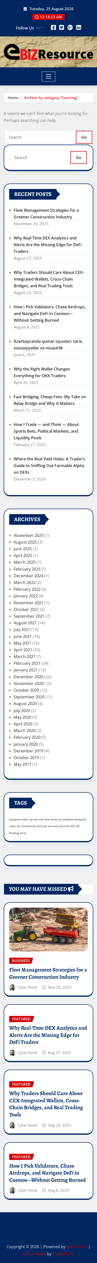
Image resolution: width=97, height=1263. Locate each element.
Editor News (34, 1254)
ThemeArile (63, 1254)
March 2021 (25, 656)
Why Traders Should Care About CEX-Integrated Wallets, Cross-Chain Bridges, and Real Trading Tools (49, 279)
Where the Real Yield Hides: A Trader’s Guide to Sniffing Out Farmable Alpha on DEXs (49, 465)
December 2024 (28, 576)
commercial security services (39, 826)
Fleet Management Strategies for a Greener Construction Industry (48, 973)
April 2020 (23, 724)
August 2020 (25, 703)
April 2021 (23, 650)
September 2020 (29, 697)
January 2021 (26, 670)
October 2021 (26, 609)
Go (84, 137)
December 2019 (28, 751)
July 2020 (22, 710)
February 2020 (27, 737)
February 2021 (27, 663)
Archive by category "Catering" (51, 97)
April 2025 (23, 555)
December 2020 (28, 677)
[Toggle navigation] (48, 76)
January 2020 (26, 744)
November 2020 (29, 683)
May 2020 (22, 717)
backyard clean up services (26, 819)
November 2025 (29, 535)
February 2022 (27, 589)
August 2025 (25, 542)
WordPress (76, 1246)
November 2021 (29, 602)
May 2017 (22, 764)
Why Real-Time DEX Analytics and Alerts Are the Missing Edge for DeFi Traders (48, 244)
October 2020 (26, 690)
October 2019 (26, 757)
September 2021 (29, 616)
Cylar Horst (28, 987)
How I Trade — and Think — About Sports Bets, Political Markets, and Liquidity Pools (46, 431)
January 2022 (26, 596)
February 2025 (27, 569)
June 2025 (23, 549)
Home (13, 97)
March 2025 (25, 562)
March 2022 (25, 582)
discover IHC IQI (69, 826)
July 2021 (22, 629)
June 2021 (23, 636)
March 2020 (25, 730)
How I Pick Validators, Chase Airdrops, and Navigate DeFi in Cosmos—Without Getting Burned (50, 313)
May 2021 (22, 643)
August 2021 (25, 623)
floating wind (17, 833)
